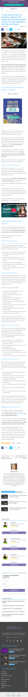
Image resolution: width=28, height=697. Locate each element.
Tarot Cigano (18, 168)
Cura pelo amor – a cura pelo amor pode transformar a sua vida (7, 457)
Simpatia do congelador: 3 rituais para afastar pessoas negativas (13, 602)
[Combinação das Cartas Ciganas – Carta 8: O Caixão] (4, 497)
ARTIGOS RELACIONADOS (8, 491)
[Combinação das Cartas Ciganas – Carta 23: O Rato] (4, 663)
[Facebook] (7, 641)
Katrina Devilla (5, 26)
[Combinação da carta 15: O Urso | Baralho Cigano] (4, 503)
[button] (26, 9)
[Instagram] (10, 641)
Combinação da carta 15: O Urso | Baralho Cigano (12, 608)
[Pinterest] (14, 641)
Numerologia (11, 651)
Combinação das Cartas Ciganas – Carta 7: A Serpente (13, 611)
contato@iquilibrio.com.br (16, 637)
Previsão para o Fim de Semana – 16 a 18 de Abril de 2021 (20, 457)
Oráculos (6, 11)
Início (2, 11)
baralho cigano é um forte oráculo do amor (13, 243)
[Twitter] (17, 641)
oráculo (10, 54)
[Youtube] (21, 641)
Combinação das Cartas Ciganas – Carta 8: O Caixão (12, 605)
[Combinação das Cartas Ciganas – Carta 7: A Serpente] (4, 509)
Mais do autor (19, 491)
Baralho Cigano (12, 11)
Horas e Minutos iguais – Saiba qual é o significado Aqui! (16, 649)
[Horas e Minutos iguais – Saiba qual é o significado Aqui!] (4, 650)
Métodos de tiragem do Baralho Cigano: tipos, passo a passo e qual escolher (13, 615)
